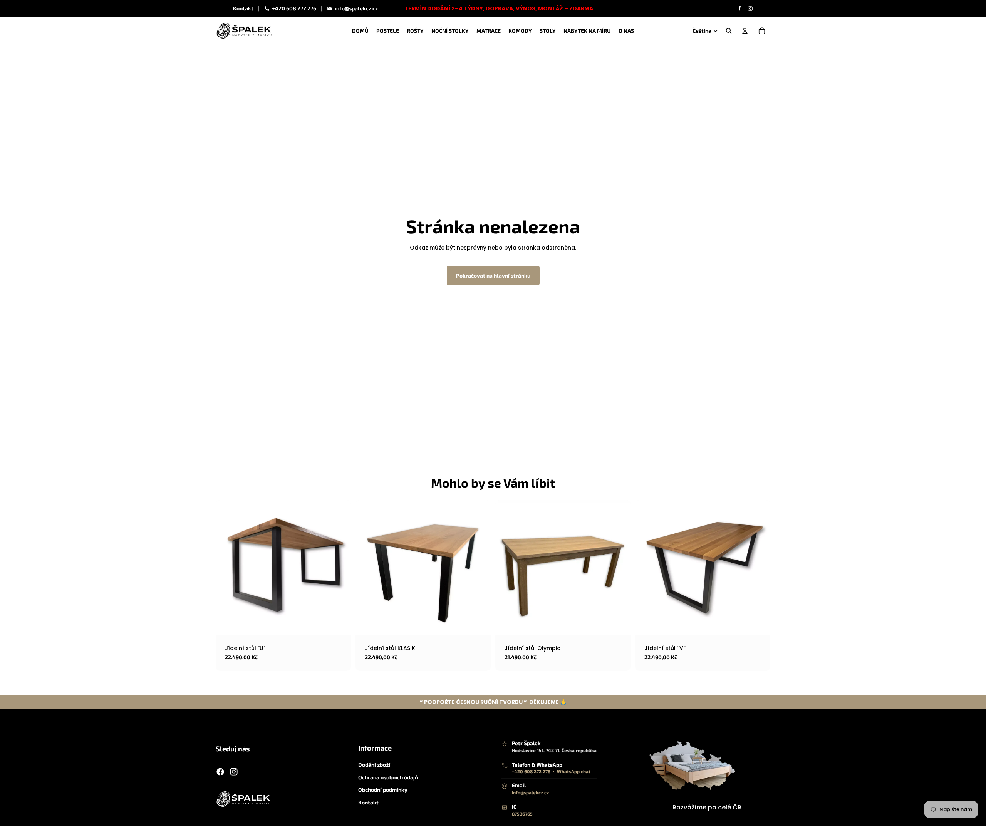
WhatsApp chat (573, 771)
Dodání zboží (374, 764)
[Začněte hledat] (728, 30)
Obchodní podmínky (382, 789)
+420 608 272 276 (294, 8)
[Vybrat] (339, 623)
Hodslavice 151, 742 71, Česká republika (554, 750)
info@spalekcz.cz (356, 8)
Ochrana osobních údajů (388, 777)
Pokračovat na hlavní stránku (493, 275)
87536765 (522, 813)
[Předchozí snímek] (367, 567)
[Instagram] (750, 8)
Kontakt (243, 8)
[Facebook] (740, 8)
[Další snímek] (479, 567)
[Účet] (744, 30)
